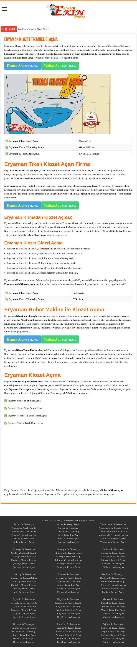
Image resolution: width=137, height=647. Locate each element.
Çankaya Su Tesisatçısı (24, 549)
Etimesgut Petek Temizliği (68, 556)
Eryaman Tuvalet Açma (68, 588)
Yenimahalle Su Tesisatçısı (113, 524)
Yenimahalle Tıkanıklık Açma (113, 535)
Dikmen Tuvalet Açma (24, 638)
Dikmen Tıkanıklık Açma (24, 635)
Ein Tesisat (89, 520)
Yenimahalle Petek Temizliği (113, 531)
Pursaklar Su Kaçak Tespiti (68, 627)
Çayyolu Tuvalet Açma (24, 617)
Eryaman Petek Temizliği (68, 581)
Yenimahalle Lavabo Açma (113, 542)
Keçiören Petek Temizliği (68, 606)
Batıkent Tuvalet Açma (113, 588)
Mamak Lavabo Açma (113, 617)
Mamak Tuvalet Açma (113, 613)
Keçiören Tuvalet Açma (68, 613)
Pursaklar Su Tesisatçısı (68, 624)
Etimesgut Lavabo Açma (68, 567)
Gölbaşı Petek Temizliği (113, 556)
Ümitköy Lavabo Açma (24, 592)
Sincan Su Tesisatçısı (68, 528)
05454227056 (22, 65)
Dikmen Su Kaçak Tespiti (24, 627)
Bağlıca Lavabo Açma (113, 642)
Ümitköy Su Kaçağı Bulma (24, 578)
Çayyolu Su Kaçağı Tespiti (24, 602)
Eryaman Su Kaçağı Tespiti (68, 578)
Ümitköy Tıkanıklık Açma (24, 585)
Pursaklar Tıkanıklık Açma (68, 635)
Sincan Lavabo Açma (68, 542)
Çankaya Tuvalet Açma (24, 563)
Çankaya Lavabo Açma (24, 567)
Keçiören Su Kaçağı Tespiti (68, 602)
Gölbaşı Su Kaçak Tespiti (113, 553)
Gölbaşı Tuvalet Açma (113, 563)
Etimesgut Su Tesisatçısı (68, 549)
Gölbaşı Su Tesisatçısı (113, 549)
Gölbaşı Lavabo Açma (113, 567)
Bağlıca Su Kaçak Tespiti (113, 627)
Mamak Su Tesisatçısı (113, 599)
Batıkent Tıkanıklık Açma (113, 585)
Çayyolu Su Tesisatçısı (24, 599)
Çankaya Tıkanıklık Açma (24, 560)
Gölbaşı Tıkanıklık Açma (113, 560)
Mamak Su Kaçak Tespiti (113, 602)
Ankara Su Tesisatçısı (24, 524)
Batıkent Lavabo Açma (113, 592)
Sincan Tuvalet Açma (68, 538)
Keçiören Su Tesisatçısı (68, 599)
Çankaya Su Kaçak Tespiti (24, 553)
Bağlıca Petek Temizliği (113, 631)
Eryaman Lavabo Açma (68, 592)
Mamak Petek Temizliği (113, 606)
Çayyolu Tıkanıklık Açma (23, 610)
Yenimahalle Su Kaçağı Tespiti (113, 528)
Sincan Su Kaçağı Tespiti (68, 524)
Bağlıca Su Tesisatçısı (113, 624)
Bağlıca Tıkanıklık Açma (113, 635)
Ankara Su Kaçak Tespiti (24, 528)
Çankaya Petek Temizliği (24, 556)
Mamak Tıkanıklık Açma (113, 610)
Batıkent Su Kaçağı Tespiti (113, 578)
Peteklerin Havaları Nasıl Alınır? (33, 29)
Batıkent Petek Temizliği (113, 581)
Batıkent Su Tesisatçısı (113, 574)
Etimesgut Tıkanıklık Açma (68, 560)
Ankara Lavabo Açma (24, 538)
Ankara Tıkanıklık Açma (24, 535)
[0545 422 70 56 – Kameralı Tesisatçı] (68, 11)
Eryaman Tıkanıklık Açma (68, 585)
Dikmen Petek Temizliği (23, 631)
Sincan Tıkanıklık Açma (68, 535)
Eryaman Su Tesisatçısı (68, 574)
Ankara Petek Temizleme (24, 531)
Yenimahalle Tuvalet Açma (113, 538)
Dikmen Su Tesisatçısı (23, 624)
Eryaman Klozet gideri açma (19, 46)
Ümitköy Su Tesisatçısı (24, 574)
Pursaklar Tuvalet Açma (68, 638)
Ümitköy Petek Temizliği (24, 581)
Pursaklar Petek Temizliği (68, 631)
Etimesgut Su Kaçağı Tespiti (68, 553)
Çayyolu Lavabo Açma (24, 613)
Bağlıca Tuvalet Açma (113, 638)
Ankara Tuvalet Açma (23, 542)
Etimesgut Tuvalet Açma (68, 563)
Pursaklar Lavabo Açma (68, 642)
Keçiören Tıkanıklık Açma (68, 610)
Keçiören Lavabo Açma (68, 617)
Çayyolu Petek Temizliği (24, 606)
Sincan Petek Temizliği (68, 531)
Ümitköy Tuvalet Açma (24, 588)
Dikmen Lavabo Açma (24, 642)
